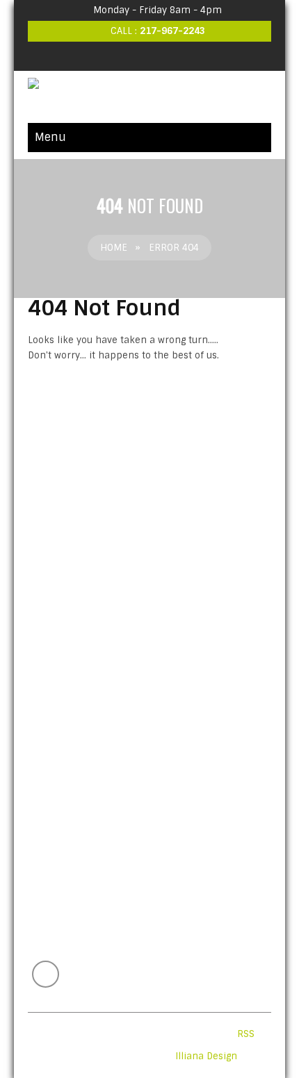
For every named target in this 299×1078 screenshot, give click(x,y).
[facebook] (149, 56)
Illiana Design (206, 1056)
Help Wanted (63, 684)
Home (113, 248)
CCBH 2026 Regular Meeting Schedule (134, 731)
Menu (50, 137)
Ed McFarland (124, 706)
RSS (245, 1034)
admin (120, 752)
